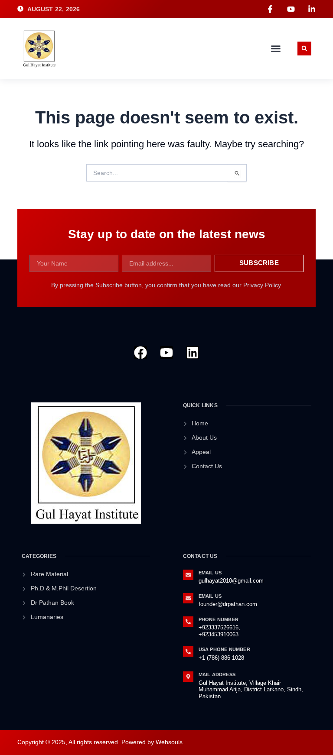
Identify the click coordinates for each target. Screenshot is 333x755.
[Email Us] (188, 575)
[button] (276, 48)
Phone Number (218, 619)
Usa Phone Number (224, 649)
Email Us (210, 572)
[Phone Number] (188, 621)
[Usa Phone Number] (188, 651)
